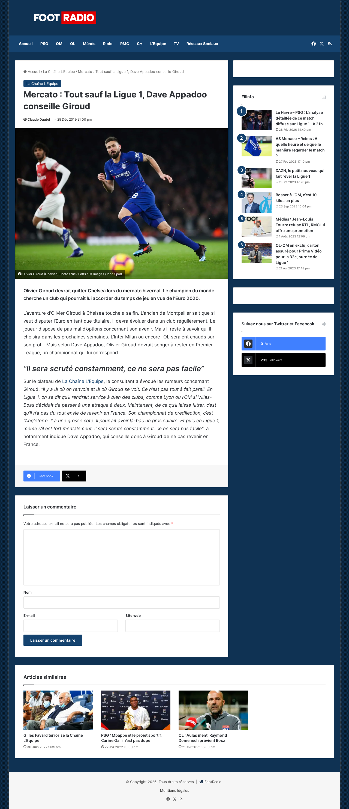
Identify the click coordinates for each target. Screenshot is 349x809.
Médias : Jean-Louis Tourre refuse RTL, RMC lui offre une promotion (300, 225)
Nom (27, 592)
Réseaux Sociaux (202, 43)
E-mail (29, 615)
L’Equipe (158, 43)
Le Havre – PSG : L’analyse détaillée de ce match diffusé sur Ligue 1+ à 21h (299, 118)
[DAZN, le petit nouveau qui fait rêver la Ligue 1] (257, 178)
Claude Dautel (39, 119)
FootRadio (212, 782)
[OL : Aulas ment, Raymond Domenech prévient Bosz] (213, 710)
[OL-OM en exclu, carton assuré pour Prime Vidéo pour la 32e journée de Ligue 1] (257, 253)
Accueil (26, 43)
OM (59, 43)
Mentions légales (174, 790)
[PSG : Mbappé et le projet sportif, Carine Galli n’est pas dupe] (136, 710)
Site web (133, 615)
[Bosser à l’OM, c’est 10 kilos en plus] (257, 202)
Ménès (89, 43)
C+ (140, 43)
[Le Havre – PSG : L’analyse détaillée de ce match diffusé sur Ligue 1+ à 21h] (257, 120)
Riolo (108, 43)
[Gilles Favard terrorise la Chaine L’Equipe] (58, 710)
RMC (124, 43)
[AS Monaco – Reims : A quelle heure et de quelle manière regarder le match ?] (257, 146)
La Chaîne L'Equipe (59, 71)
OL (72, 43)
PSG (44, 43)
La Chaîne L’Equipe (83, 381)
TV (176, 43)
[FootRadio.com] (65, 17)
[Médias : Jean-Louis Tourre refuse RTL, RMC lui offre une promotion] (257, 226)
